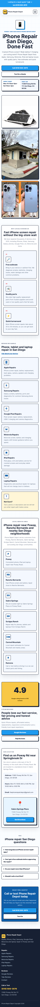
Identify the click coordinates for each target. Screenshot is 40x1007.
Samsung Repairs (7, 956)
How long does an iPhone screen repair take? (19, 851)
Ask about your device (9, 354)
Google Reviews (20, 732)
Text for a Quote (20, 74)
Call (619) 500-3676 (20, 68)
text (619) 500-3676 (20, 5)
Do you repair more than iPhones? (17, 869)
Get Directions (20, 820)
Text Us (20, 916)
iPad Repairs (5, 962)
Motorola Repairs (7, 959)
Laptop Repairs (6, 965)
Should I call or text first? (14, 876)
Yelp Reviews (20, 739)
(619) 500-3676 (9, 989)
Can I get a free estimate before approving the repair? (20, 860)
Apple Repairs (6, 953)
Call (28, 2)
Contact (4, 980)
